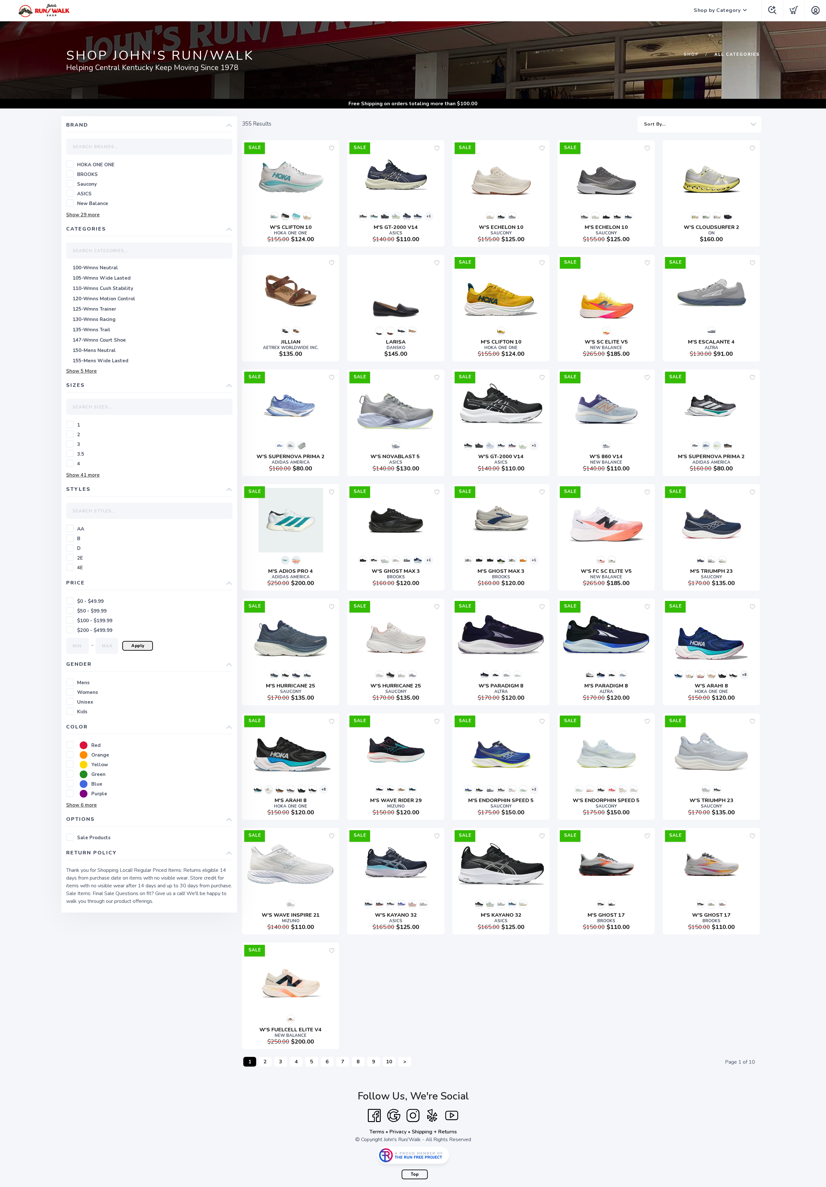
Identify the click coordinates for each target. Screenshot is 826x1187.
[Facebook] (374, 1115)
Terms (376, 1131)
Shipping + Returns (434, 1131)
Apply (138, 646)
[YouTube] (451, 1115)
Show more (83, 215)
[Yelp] (432, 1115)
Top (415, 1174)
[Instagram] (413, 1115)
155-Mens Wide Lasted (100, 360)
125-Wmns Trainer (94, 309)
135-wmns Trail (91, 329)
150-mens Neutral (94, 350)
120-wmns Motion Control (104, 298)
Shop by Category (717, 10)
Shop (691, 54)
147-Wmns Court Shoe (99, 340)
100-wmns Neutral (95, 267)
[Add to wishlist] (332, 148)
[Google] (393, 1115)
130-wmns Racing (94, 319)
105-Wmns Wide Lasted (102, 278)
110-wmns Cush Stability (103, 288)
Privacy (398, 1131)
